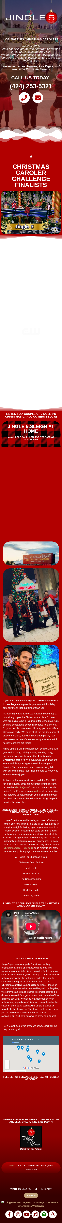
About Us (20, 1166)
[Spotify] (44, 1214)
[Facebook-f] (9, 1214)
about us (36, 791)
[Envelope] (37, 97)
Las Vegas (46, 66)
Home (11, 1166)
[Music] (35, 1214)
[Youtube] (27, 1214)
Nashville (18, 69)
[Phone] (24, 97)
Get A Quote (22, 787)
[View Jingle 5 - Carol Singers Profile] (31, 1204)
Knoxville (32, 69)
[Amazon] (53, 1214)
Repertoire (33, 1166)
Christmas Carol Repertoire (18, 848)
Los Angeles (28, 66)
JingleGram (31, 1170)
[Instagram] (18, 1214)
